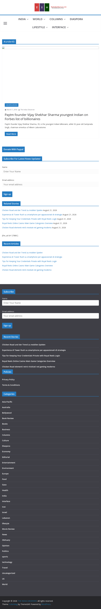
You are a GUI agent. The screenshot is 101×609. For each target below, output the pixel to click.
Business (6, 429)
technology (7, 562)
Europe (5, 473)
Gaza (4, 484)
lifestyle (38, 27)
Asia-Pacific (7, 402)
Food (4, 479)
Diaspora (76, 19)
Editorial (6, 457)
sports (5, 556)
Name (4, 167)
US (3, 579)
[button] (27, 19)
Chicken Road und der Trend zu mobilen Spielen (22, 210)
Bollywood (7, 413)
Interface (59, 27)
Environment (8, 468)
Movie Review (8, 529)
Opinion (5, 545)
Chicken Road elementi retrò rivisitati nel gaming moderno (27, 227)
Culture (5, 440)
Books (5, 424)
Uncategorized (11, 105)
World (37, 19)
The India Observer (27, 110)
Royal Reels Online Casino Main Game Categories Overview (27, 223)
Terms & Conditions (11, 385)
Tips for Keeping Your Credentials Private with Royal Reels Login (29, 219)
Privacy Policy (8, 379)
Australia (6, 407)
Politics (5, 551)
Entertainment (8, 462)
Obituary (6, 540)
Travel (5, 567)
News (4, 534)
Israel (4, 512)
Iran (4, 507)
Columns (56, 19)
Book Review (8, 418)
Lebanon (6, 518)
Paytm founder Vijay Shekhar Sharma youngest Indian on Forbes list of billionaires (46, 116)
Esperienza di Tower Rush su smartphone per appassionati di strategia (32, 214)
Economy (6, 451)
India (22, 19)
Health (5, 490)
